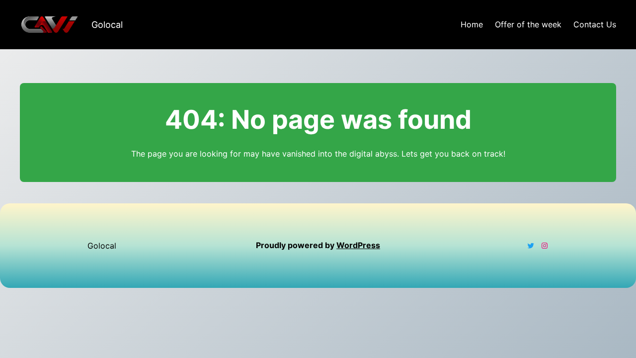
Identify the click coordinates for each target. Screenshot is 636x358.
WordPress (358, 245)
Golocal (107, 24)
